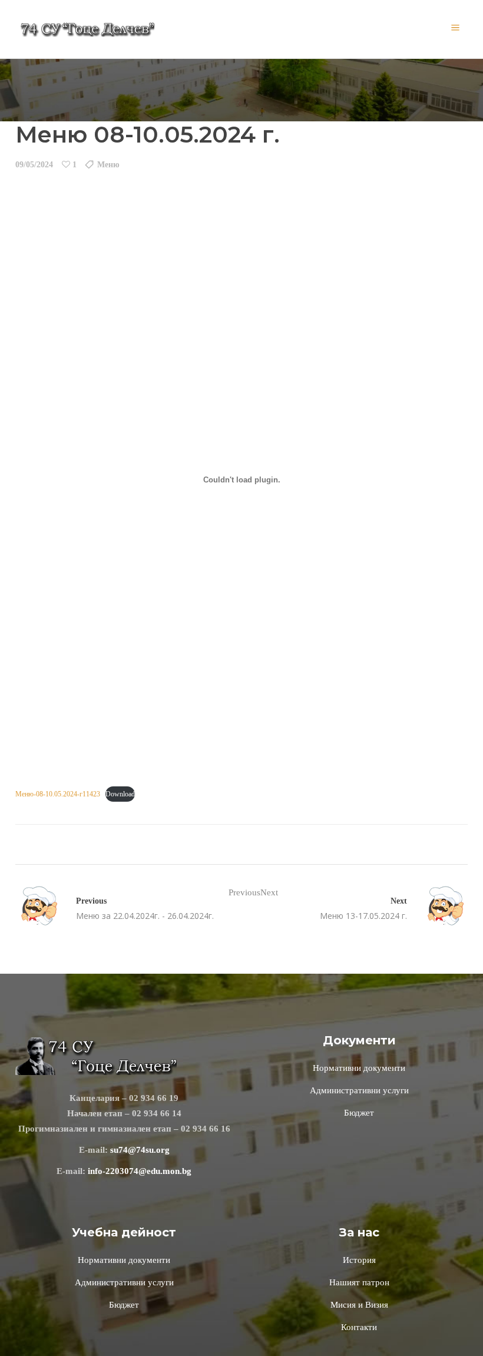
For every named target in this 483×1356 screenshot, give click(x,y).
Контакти (359, 1327)
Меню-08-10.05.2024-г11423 (57, 794)
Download (120, 794)
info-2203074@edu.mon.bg (139, 1171)
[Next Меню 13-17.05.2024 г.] (437, 908)
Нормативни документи (359, 1068)
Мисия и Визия (359, 1304)
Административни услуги (359, 1090)
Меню (108, 164)
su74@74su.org (140, 1150)
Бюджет (359, 1112)
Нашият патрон (359, 1282)
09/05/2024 (34, 164)
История (359, 1260)
